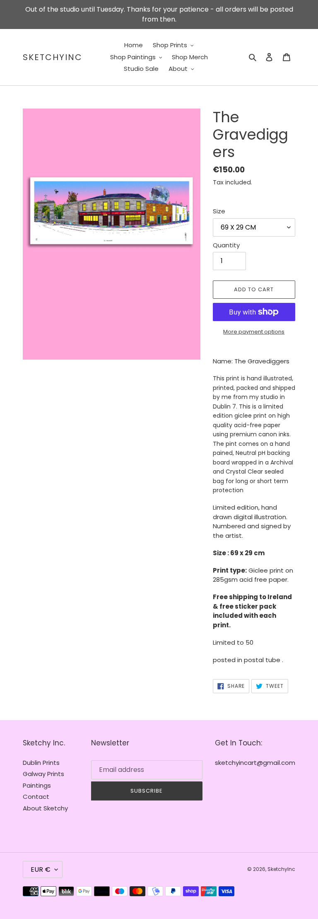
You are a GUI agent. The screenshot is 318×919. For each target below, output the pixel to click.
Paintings (37, 785)
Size (219, 211)
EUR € (41, 869)
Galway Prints (43, 773)
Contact (36, 796)
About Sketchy (45, 808)
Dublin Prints (41, 762)
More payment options (253, 332)
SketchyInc (52, 57)
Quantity (226, 245)
